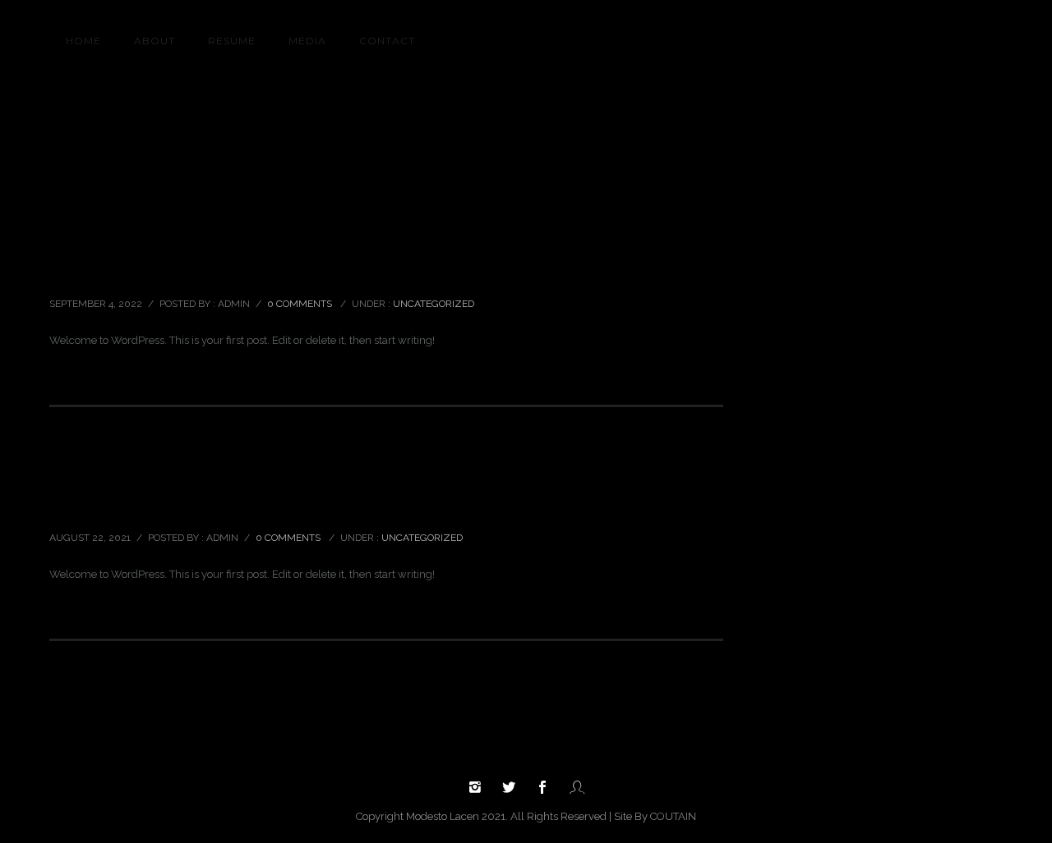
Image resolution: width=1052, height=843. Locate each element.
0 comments (299, 303)
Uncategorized (962, 121)
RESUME (232, 40)
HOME (83, 40)
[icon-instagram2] (479, 788)
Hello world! (97, 267)
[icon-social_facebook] (546, 788)
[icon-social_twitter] (513, 788)
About (154, 40)
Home (907, 121)
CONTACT (387, 40)
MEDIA (307, 40)
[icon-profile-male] (577, 788)
